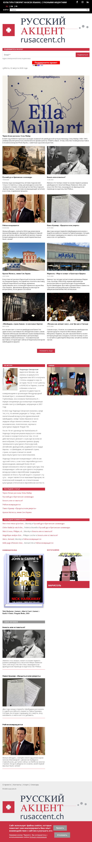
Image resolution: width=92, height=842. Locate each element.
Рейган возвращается (11, 504)
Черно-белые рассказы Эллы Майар (17, 493)
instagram (82, 2)
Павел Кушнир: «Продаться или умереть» (19, 508)
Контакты (17, 785)
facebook (77, 2)
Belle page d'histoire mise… (13, 543)
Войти (6, 10)
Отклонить (62, 835)
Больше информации (38, 837)
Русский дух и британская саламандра (18, 497)
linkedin (87, 2)
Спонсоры (35, 785)
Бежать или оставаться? (13, 500)
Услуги (26, 785)
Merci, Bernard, (8, 539)
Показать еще (46, 351)
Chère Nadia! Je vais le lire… (13, 527)
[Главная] (46, 29)
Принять (60, 828)
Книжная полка (10, 550)
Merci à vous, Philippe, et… (13, 531)
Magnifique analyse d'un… (13, 535)
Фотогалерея (53, 550)
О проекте (7, 785)
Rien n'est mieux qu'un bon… (14, 523)
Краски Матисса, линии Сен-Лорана (17, 512)
